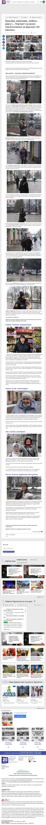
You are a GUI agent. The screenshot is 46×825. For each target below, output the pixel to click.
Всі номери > (42, 749)
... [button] (35, 2)
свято (7, 534)
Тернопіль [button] (8, 2)
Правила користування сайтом (23, 771)
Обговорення (19, 1)
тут (30, 780)
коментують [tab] (22, 559)
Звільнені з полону (36, 17)
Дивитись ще (40, 597)
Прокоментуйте (37, 531)
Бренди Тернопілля (9, 605)
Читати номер (20, 716)
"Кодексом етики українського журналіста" (25, 778)
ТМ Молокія (5, 697)
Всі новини (14, 1)
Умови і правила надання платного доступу (23, 773)
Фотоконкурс (32, 1)
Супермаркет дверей (21, 697)
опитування (12, 534)
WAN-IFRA (4, 783)
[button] (34, 601)
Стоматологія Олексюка (36, 697)
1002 (35, 33)
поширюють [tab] (22, 562)
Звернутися (20, 759)
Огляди (25, 17)
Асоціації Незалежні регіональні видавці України (19, 781)
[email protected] (5, 822)
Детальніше (11, 759)
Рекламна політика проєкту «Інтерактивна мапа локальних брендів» (23, 775)
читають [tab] (33, 559)
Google (29, 529)
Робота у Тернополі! (13, 17)
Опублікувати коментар (9, 551)
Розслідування (26, 1)
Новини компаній (5, 766)
